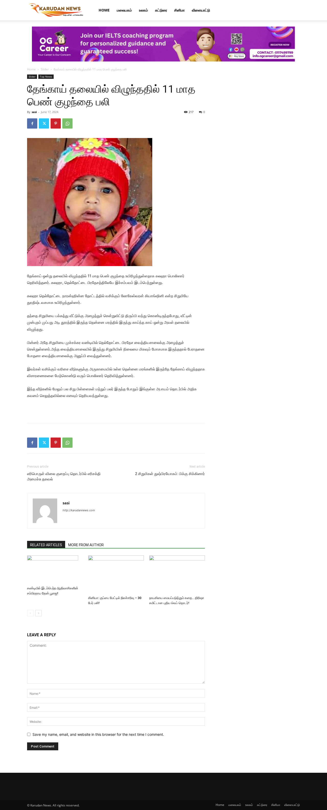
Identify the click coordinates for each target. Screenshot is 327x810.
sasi (34, 112)
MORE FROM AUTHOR (86, 545)
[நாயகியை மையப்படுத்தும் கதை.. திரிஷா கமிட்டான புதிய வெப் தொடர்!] (177, 574)
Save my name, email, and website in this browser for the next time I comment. (98, 734)
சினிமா (179, 10)
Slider (45, 69)
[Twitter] (44, 123)
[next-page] (38, 613)
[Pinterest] (56, 123)
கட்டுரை (161, 10)
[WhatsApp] (67, 123)
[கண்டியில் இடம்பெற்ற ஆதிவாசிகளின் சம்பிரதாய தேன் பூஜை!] (55, 569)
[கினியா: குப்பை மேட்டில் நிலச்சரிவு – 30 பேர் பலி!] (116, 574)
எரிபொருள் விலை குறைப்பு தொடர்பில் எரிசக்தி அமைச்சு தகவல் (64, 476)
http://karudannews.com (79, 510)
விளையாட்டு (201, 10)
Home (104, 10)
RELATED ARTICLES (46, 545)
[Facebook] (32, 123)
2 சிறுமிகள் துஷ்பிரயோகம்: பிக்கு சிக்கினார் (170, 473)
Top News (46, 76)
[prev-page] (30, 613)
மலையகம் (124, 10)
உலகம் (143, 10)
